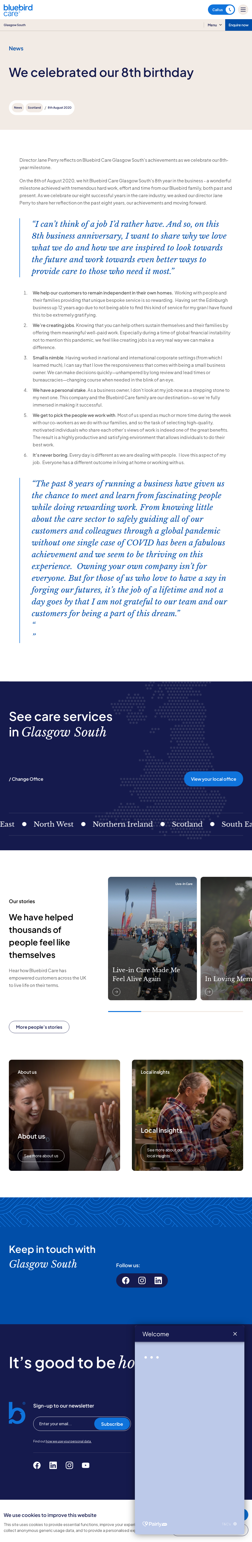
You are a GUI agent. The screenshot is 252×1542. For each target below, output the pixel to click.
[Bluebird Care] (18, 14)
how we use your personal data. (69, 1441)
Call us (217, 9)
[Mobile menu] (243, 9)
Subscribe (112, 1424)
